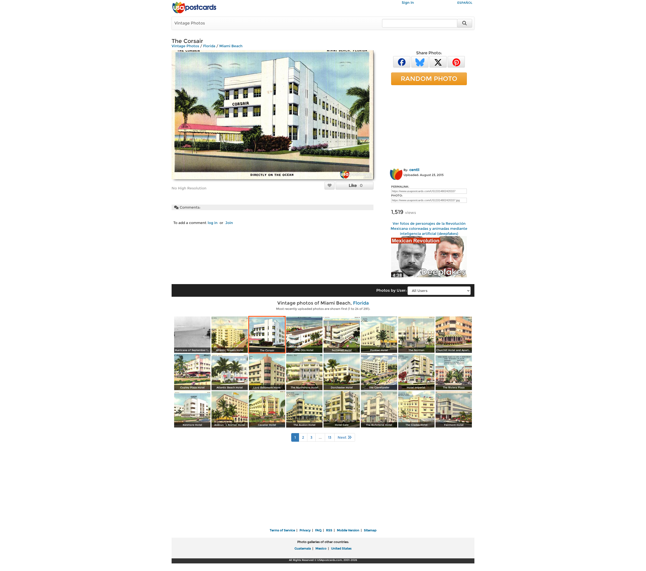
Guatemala (302, 548)
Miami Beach (231, 46)
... (320, 437)
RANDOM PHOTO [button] (429, 78)
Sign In (408, 2)
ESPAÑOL (464, 3)
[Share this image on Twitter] (438, 61)
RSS (329, 530)
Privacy (305, 530)
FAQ (318, 530)
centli (414, 169)
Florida (209, 46)
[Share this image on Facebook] (401, 61)
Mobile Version (348, 530)
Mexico (321, 548)
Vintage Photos (189, 23)
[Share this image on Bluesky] (419, 61)
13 (329, 437)
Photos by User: (391, 290)
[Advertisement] (429, 125)
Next (342, 437)
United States (341, 548)
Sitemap (370, 530)
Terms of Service (282, 530)
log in (213, 222)
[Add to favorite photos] (330, 185)
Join (229, 222)
